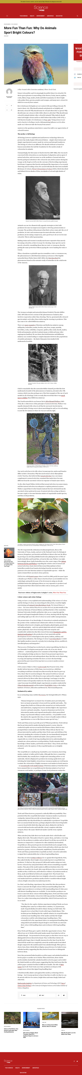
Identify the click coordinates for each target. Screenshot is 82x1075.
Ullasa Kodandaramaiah (26, 685)
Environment (7, 24)
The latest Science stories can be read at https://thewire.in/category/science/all (41, 1)
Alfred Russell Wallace (52, 401)
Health (63, 1030)
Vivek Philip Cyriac (50, 685)
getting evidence (36, 858)
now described (55, 639)
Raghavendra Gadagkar (9, 97)
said (49, 120)
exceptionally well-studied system (32, 766)
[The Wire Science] (41, 8)
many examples (30, 325)
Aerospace (35, 1067)
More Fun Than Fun (59, 592)
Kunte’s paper (33, 576)
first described (53, 258)
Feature (44, 1022)
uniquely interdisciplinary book (39, 605)
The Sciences (14, 24)
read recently (42, 667)
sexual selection (46, 476)
